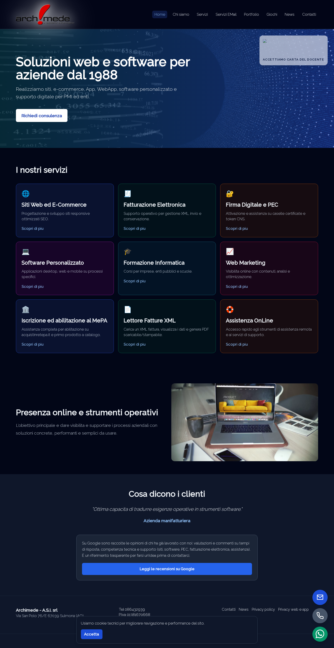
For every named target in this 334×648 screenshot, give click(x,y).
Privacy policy (263, 609)
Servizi (202, 14)
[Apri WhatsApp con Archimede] (320, 634)
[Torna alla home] (45, 14)
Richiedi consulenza (41, 115)
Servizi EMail (226, 14)
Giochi (272, 14)
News (289, 14)
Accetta (91, 634)
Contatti (309, 14)
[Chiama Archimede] (320, 615)
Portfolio (251, 14)
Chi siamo (181, 14)
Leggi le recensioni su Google (167, 569)
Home (160, 14)
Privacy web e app (293, 609)
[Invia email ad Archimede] (320, 597)
